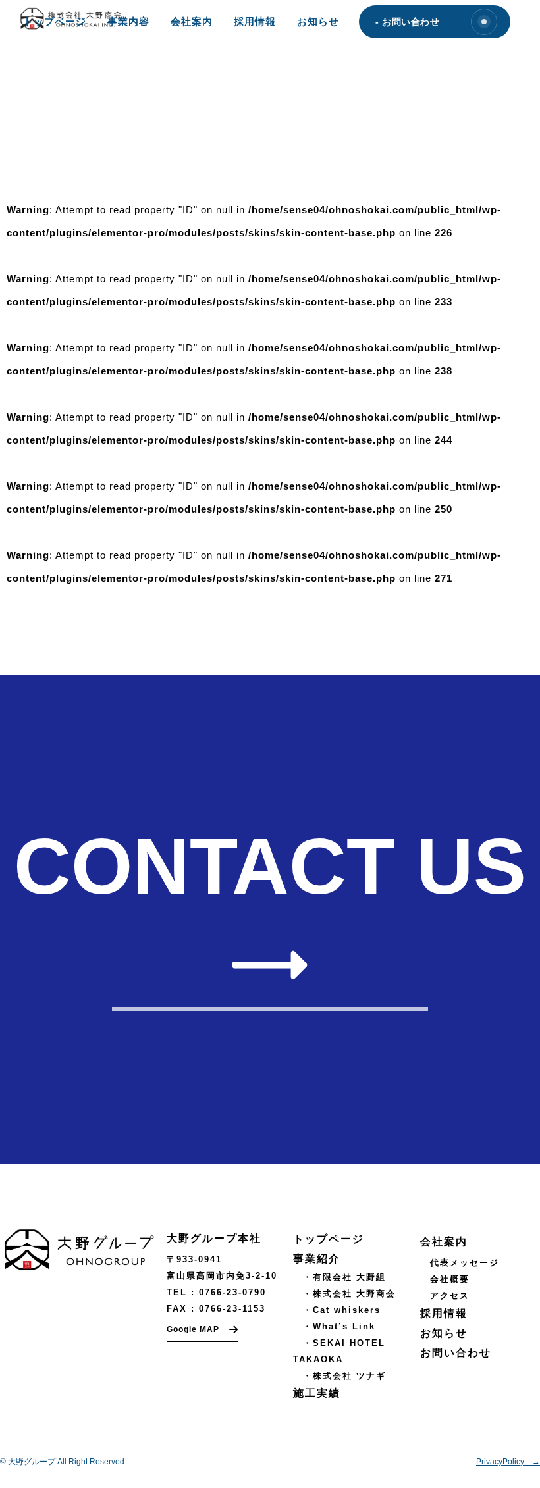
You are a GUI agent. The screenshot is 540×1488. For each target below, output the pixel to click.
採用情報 (255, 21)
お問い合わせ (455, 1352)
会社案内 (192, 21)
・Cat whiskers (337, 1310)
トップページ (54, 21)
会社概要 (450, 1279)
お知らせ (318, 21)
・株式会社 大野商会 (344, 1293)
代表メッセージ (464, 1263)
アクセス (450, 1295)
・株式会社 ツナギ (339, 1376)
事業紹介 (316, 1258)
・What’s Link (334, 1326)
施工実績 (316, 1392)
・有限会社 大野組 (339, 1277)
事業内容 (128, 21)
